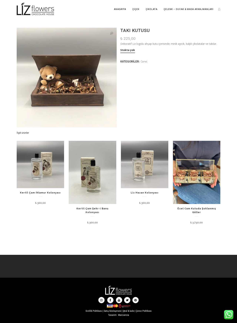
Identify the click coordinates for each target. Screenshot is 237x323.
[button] (111, 33)
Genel (144, 61)
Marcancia (123, 315)
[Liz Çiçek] (118, 294)
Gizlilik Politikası (94, 311)
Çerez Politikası (144, 311)
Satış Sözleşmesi (112, 311)
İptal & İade (128, 311)
